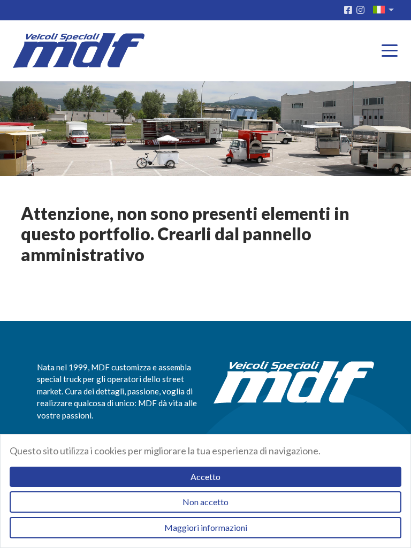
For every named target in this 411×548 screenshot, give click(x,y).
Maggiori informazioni (205, 527)
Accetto (205, 476)
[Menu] (392, 51)
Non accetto (205, 502)
